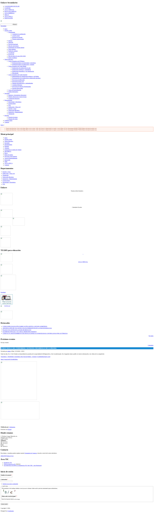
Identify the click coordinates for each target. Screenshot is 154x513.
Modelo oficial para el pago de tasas (17, 96)
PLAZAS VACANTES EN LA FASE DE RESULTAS (17, 330)
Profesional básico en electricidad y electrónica (24, 63)
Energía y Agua (12, 108)
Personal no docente (17, 37)
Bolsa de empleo (8, 154)
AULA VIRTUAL (9, 9)
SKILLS (6, 14)
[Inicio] (1, 21)
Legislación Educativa (14, 98)
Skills (5, 161)
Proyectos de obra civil (18, 81)
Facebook (3, 292)
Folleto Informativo (13, 91)
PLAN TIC (11, 54)
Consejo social (16, 35)
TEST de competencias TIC (10, 464)
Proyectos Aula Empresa (10, 156)
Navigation (3, 26)
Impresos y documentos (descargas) (17, 95)
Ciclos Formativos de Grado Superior (17, 74)
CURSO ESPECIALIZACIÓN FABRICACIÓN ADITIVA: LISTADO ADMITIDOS (25, 326)
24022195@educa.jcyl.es (7, 456)
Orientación (11, 113)
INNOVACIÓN (8, 18)
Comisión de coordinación (19, 34)
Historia (10, 40)
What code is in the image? (9, 496)
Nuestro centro (8, 30)
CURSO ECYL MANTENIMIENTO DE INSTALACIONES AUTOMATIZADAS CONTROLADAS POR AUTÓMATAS (35, 333)
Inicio (5, 29)
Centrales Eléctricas (17, 85)
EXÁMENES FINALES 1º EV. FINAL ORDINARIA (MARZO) (20, 331)
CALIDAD (7, 8)
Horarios (6, 115)
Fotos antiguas (12, 49)
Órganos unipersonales (18, 39)
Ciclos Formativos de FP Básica (16, 61)
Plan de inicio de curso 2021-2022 (17, 56)
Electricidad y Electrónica (14, 102)
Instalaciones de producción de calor (21, 68)
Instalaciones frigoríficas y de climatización (23, 71)
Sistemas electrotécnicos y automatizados (22, 83)
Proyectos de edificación (18, 80)
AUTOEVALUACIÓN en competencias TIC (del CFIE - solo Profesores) (23, 465)
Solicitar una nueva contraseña (10, 484)
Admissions (12, 427)
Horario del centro (13, 119)
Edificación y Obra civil (14, 107)
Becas (6, 153)
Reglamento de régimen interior (16, 47)
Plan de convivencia (13, 46)
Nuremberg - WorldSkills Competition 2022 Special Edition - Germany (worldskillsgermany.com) (25, 356)
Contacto (6, 122)
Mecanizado (15, 73)
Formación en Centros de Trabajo (12, 149)
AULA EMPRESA (9, 13)
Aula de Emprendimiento (10, 158)
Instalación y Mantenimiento (15, 112)
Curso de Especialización (14, 90)
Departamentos (8, 100)
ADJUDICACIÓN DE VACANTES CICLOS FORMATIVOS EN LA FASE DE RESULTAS (27, 328)
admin (9, 351)
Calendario (150, 345)
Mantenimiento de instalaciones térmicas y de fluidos (25, 76)
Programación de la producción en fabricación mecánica (26, 78)
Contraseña (4, 479)
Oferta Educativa (8, 59)
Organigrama (11, 32)
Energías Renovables (17, 88)
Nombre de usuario (6, 475)
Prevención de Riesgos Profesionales (21, 86)
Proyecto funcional (13, 44)
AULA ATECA (8, 16)
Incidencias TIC (8, 462)
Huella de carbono (13, 51)
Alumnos (6, 148)
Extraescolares (12, 103)
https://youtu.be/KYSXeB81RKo (9, 359)
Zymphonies (10, 511)
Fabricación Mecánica (13, 110)
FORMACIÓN (8, 120)
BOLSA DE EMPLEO (10, 11)
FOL (9, 105)
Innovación (7, 160)
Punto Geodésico (12, 57)
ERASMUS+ (7, 151)
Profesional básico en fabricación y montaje (23, 64)
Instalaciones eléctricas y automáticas (21, 69)
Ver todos (151, 336)
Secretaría (6, 93)
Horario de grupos (13, 117)
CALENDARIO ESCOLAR (11, 6)
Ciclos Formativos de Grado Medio (17, 66)
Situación (10, 42)
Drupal (9, 429)
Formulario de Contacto (31, 453)
